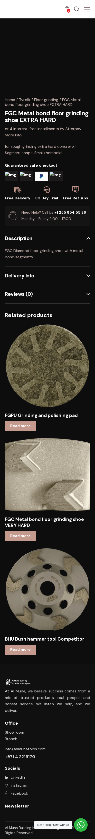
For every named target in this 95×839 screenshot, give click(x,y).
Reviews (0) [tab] (19, 294)
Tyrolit (24, 99)
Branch (11, 738)
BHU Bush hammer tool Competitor (44, 639)
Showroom (14, 732)
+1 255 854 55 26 (70, 212)
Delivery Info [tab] (19, 275)
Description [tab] (18, 238)
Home (10, 99)
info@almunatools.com (25, 749)
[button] (41, 366)
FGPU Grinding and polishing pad (41, 415)
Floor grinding (46, 99)
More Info (13, 135)
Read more (20, 425)
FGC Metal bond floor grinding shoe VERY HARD (44, 522)
